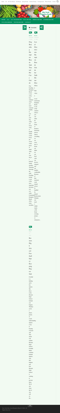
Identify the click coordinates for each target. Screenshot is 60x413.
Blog (30, 35)
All (6, 1)
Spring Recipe (25, 1)
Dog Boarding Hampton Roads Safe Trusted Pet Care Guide (30, 62)
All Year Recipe (11, 1)
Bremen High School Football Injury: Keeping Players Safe (30, 256)
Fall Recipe (18, 1)
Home (3, 1)
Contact (54, 1)
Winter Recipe (48, 1)
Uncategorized (41, 1)
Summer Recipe (32, 1)
